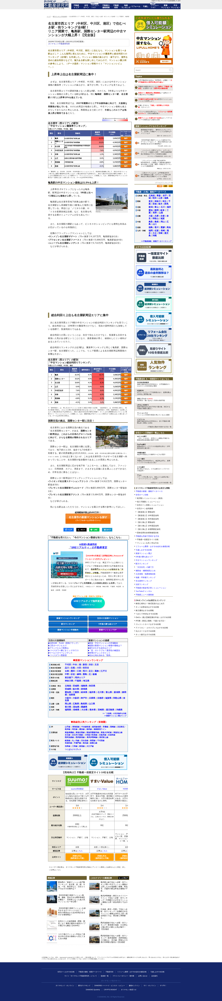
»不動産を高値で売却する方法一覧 (159, 427)
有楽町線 (68, 743)
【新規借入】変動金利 (146, 512)
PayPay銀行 (153, 446)
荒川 (85, 671)
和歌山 (155, 218)
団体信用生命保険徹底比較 (148, 533)
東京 (151, 201)
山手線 (67, 727)
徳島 (151, 227)
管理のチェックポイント (99, 653)
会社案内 (154, 976)
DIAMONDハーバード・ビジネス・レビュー (109, 985)
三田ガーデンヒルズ (58, 645)
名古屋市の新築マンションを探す (88, 518)
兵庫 (157, 216)
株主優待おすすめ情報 (145, 610)
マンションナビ (153, 414)
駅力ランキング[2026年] (60, 16)
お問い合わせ (142, 976)
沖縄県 (119, 710)
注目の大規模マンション (107, 618)
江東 (79, 671)
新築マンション (165, 6)
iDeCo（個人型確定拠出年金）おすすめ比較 (153, 617)
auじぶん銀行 (153, 438)
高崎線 (112, 727)
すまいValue (102, 789)
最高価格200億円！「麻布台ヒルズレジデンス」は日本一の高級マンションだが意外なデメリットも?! (156, 132)
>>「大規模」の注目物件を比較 (114, 713)
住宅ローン (86, 6)
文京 (97, 664)
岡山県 (68, 704)
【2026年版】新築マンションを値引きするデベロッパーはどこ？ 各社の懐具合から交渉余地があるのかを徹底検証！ (156, 143)
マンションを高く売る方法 (148, 543)
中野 (67, 674)
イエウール (153, 421)
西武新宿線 (80, 737)
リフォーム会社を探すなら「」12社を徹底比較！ (155, 112)
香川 (157, 227)
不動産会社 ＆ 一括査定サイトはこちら (152, 379)
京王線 (67, 735)
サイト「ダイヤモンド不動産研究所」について (80, 976)
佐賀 (157, 230)
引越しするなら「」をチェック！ (153, 106)
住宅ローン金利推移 (145, 508)
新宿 (85, 664)
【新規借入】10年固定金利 (148, 515)
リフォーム (135, 6)
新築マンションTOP (108, 630)
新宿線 (82, 746)
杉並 (73, 674)
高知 (169, 227)
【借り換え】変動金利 (146, 522)
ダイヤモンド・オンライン (65, 985)
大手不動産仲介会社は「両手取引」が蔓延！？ (155, 81)
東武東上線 (103, 737)
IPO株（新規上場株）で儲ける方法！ (151, 621)
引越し (146, 6)
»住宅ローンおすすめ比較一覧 (161, 483)
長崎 (163, 230)
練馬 (79, 674)
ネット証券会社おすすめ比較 (147, 607)
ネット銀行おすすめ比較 (145, 634)
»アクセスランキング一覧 (164, 183)
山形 (160, 198)
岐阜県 (84, 692)
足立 (91, 671)
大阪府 (76, 698)
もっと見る (123, 878)
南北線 (85, 743)
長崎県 (76, 710)
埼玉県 (86, 681)
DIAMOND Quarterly (93, 989)
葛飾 (97, 671)
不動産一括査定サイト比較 (148, 539)
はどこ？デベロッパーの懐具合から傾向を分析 (155, 119)
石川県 (101, 692)
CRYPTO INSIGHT (110, 989)
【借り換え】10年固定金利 (148, 526)
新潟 (151, 207)
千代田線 (100, 740)
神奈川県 (69, 681)
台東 (67, 671)
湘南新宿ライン (100, 729)
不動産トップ (76, 6)
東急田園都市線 (92, 732)
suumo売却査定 (77, 789)
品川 (67, 668)
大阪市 (68, 698)
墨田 (73, 671)
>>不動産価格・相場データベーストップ (156, 241)
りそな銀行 (153, 469)
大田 (79, 668)
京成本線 (111, 735)
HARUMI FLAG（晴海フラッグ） (64, 643)
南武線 (89, 729)
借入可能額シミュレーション (148, 502)
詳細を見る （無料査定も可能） (77, 857)
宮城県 (76, 686)
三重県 (76, 692)
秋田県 (92, 686)
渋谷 (91, 664)
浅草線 (67, 746)
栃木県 (76, 689)
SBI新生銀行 (151, 453)
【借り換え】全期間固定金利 (148, 529)
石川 (163, 207)
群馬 (166, 204)
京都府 (100, 698)
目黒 (73, 668)
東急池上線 (117, 732)
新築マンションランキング (68, 618)
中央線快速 (85, 727)
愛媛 (163, 227)
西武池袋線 (69, 737)
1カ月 (170, 186)
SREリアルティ (151, 399)
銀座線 (67, 740)
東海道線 (76, 727)
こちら (80, 851)
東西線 (92, 740)
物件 (126, 138)
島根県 (84, 704)
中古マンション (175, 6)
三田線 (74, 746)
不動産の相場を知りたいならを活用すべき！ (155, 87)
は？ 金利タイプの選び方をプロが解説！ (154, 94)
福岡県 (68, 710)
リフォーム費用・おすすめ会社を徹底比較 (132, 972)
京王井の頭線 (77, 735)
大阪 (151, 216)
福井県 (92, 692)
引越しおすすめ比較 (157, 972)
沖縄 (154, 235)
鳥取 (151, 222)
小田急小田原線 (91, 735)
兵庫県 (92, 698)
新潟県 (117, 692)
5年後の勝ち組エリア (108, 624)
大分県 (84, 710)
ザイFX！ (163, 985)
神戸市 (84, 698)
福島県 (84, 686)
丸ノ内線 (75, 740)
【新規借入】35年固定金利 (148, 519)
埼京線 (74, 729)
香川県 (68, 707)
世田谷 (86, 668)
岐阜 (162, 210)
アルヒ (153, 477)
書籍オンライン (134, 985)
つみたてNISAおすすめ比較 (147, 614)
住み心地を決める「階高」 (100, 655)
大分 (154, 233)
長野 (155, 213)
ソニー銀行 (153, 460)
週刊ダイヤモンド (84, 985)
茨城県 (68, 689)
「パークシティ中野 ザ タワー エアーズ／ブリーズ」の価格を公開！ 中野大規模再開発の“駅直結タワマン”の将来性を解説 (156, 153)
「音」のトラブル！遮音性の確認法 (104, 650)
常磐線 (105, 727)
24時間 (160, 186)
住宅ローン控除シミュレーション (150, 505)
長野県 (72, 695)
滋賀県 (108, 698)
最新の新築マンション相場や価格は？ (105, 645)
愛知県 (68, 692)
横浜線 (82, 729)
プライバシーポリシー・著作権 (123, 976)
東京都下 (69, 677)
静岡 (157, 210)
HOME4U (127, 789)
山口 (154, 224)
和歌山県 (117, 698)
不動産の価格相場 (106, 6)
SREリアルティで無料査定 (88, 603)
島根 (157, 222)
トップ (49, 16)
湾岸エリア (80, 677)
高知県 (76, 707)
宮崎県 (101, 710)
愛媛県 (84, 707)
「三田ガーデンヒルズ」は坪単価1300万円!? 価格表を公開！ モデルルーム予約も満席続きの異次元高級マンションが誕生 (156, 176)
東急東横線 (69, 732)
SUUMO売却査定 (153, 384)
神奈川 (158, 201)
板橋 (95, 674)
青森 (159, 195)
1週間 (165, 186)
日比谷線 (84, 740)
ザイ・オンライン (150, 985)
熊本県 (93, 710)
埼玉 (165, 201)
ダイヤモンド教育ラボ (128, 989)
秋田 (154, 198)
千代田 (68, 664)
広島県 (76, 704)
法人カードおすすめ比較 (145, 631)
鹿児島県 (110, 710)
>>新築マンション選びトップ (115, 716)
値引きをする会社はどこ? (100, 648)
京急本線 (102, 735)
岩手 (165, 195)
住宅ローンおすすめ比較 (66, 972)
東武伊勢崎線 (92, 737)
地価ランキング (125, 6)
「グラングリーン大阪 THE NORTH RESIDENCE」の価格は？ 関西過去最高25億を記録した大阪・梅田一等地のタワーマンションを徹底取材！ (156, 164)
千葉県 (78, 681)
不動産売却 (116, 6)
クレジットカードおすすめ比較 (148, 624)
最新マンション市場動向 (68, 630)
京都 (162, 216)
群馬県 (84, 689)
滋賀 (162, 218)
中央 (75, 664)
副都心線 (93, 743)
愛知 (151, 210)
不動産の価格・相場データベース (90, 972)
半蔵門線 (77, 743)
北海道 (68, 686)
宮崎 (160, 233)
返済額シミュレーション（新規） (150, 498)
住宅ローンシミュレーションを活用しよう (155, 100)
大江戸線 (90, 746)
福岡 (151, 230)
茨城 (154, 204)
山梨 (161, 213)
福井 (169, 207)
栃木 (160, 204)
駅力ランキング (68, 624)
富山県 (109, 692)
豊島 (85, 674)
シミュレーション (95, 6)
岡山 (163, 222)
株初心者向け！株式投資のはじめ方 (150, 603)
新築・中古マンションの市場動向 (103, 643)
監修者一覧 (105, 976)
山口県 (92, 704)
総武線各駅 (96, 727)
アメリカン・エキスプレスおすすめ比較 (152, 628)
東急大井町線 (106, 732)
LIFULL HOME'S (153, 407)
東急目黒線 (80, 732)
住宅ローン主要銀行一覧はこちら (150, 433)
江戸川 (104, 671)
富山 (157, 207)
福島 (166, 198)
